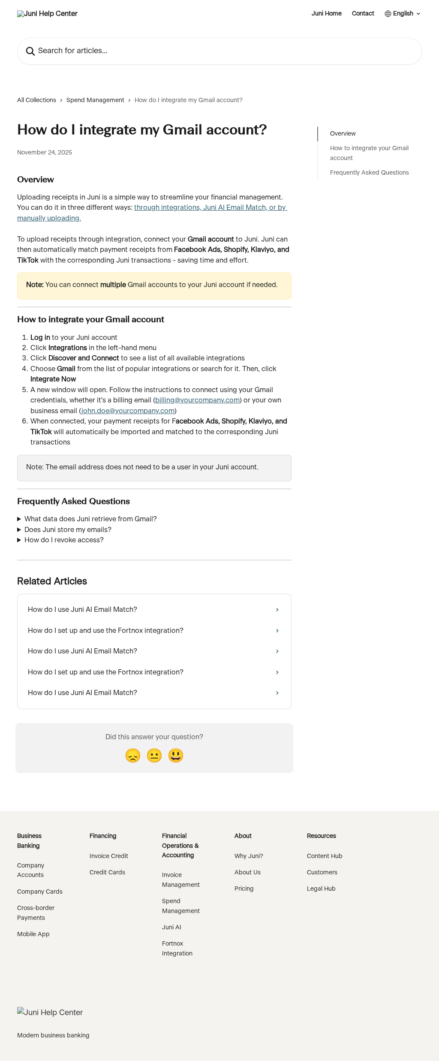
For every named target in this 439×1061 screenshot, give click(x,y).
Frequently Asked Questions (369, 173)
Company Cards (40, 892)
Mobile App (33, 934)
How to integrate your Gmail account (369, 153)
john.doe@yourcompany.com (127, 411)
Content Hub (325, 856)
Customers (322, 873)
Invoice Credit (109, 856)
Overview (343, 134)
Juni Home (327, 14)
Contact (363, 14)
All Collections (36, 100)
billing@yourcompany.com (197, 400)
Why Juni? (249, 856)
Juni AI (171, 928)
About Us (248, 873)
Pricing (244, 889)
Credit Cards (107, 873)
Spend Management (95, 100)
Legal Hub (321, 889)
